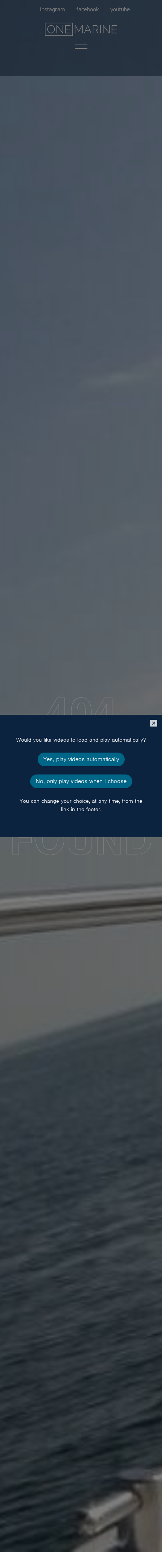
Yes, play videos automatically (81, 759)
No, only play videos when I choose (81, 781)
